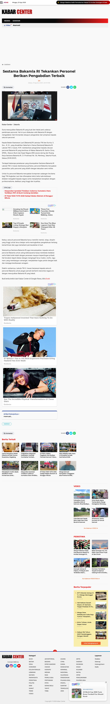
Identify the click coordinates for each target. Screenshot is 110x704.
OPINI (78, 675)
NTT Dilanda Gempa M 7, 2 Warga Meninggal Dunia (85, 595)
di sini (47, 279)
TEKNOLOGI (64, 688)
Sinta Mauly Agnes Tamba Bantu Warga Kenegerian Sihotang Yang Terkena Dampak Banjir (99, 502)
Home (6, 2)
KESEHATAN (64, 667)
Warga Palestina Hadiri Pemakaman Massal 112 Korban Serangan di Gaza (81, 552)
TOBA (46, 691)
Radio (97, 667)
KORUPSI (48, 669)
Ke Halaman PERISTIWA (90, 578)
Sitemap (97, 661)
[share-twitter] (71, 87)
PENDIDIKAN (64, 677)
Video (8, 25)
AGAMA (63, 659)
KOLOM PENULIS (34, 669)
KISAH (78, 667)
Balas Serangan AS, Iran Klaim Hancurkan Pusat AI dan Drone (99, 552)
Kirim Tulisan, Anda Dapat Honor (84, 623)
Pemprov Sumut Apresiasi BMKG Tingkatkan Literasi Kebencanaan (82, 2)
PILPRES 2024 (81, 680)
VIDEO (77, 486)
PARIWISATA (33, 677)
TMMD (31, 691)
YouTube (20, 668)
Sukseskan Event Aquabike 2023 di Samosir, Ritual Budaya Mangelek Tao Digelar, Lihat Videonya (81, 502)
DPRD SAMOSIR (50, 664)
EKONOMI (79, 664)
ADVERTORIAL (49, 659)
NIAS (46, 675)
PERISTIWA (79, 537)
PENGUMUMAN (81, 677)
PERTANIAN (49, 680)
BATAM (31, 661)
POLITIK (31, 683)
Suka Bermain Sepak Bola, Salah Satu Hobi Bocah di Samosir (81, 520)
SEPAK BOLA (49, 685)
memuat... (8, 416)
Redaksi (97, 659)
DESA (31, 664)
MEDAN (47, 672)
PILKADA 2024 (65, 680)
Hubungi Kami (99, 664)
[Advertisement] (69, 32)
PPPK (47, 683)
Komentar (9, 87)
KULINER (79, 669)
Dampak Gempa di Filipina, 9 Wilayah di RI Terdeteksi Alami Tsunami (81, 571)
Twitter (16, 668)
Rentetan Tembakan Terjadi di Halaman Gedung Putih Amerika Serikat (99, 571)
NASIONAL (64, 672)
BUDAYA (47, 661)
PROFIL (63, 683)
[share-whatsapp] (74, 87)
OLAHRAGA (64, 675)
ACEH (31, 659)
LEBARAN (32, 672)
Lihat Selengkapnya (90, 643)
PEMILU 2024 (49, 677)
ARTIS (78, 659)
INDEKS (7, 21)
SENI (30, 685)
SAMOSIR (16, 21)
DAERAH (7, 424)
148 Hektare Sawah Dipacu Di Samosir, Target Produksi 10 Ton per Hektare (85, 605)
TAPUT (47, 688)
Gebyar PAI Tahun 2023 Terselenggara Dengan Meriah (84, 634)
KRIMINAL (63, 669)
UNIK (62, 691)
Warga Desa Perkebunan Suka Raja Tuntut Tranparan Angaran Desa (85, 614)
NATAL (78, 672)
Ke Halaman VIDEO (90, 528)
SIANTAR (63, 685)
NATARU (32, 675)
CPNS (62, 661)
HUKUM (47, 667)
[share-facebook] (67, 87)
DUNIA (62, 664)
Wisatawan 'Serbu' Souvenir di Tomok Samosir (98, 520)
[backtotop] (55, 652)
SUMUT (31, 688)
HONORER (32, 667)
